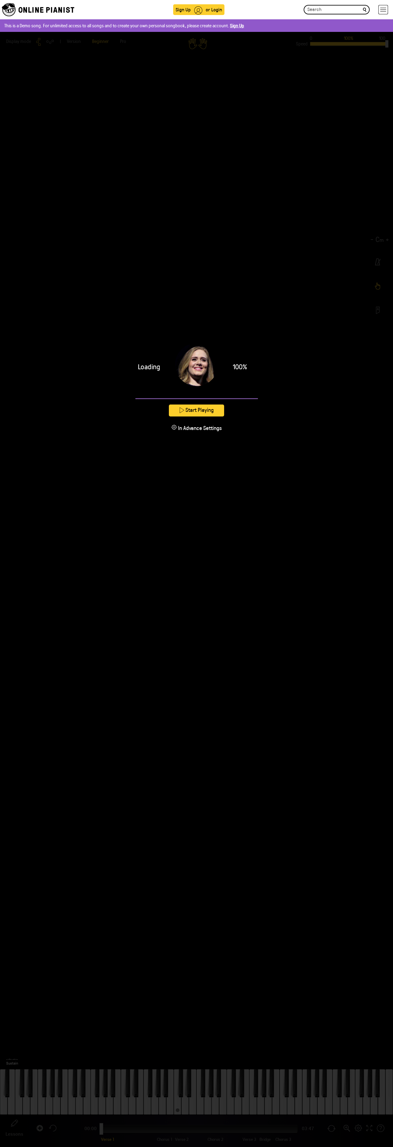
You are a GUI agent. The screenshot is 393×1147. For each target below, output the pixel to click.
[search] (364, 9)
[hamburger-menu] (383, 9)
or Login (214, 9)
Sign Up (183, 9)
